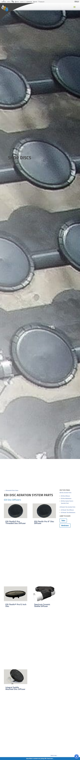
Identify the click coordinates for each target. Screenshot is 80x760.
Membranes (65, 525)
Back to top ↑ (54, 755)
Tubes (63, 520)
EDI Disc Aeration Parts (65, 492)
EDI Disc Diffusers (65, 496)
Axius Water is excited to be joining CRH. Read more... (40, 758)
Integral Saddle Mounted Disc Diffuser (15, 688)
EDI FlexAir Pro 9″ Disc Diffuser (44, 522)
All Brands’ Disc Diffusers (67, 510)
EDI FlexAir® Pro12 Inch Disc (15, 605)
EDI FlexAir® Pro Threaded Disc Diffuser (15, 522)
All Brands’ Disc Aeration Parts (67, 507)
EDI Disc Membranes (66, 498)
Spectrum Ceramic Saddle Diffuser (42, 605)
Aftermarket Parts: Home (12, 490)
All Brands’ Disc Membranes (68, 512)
